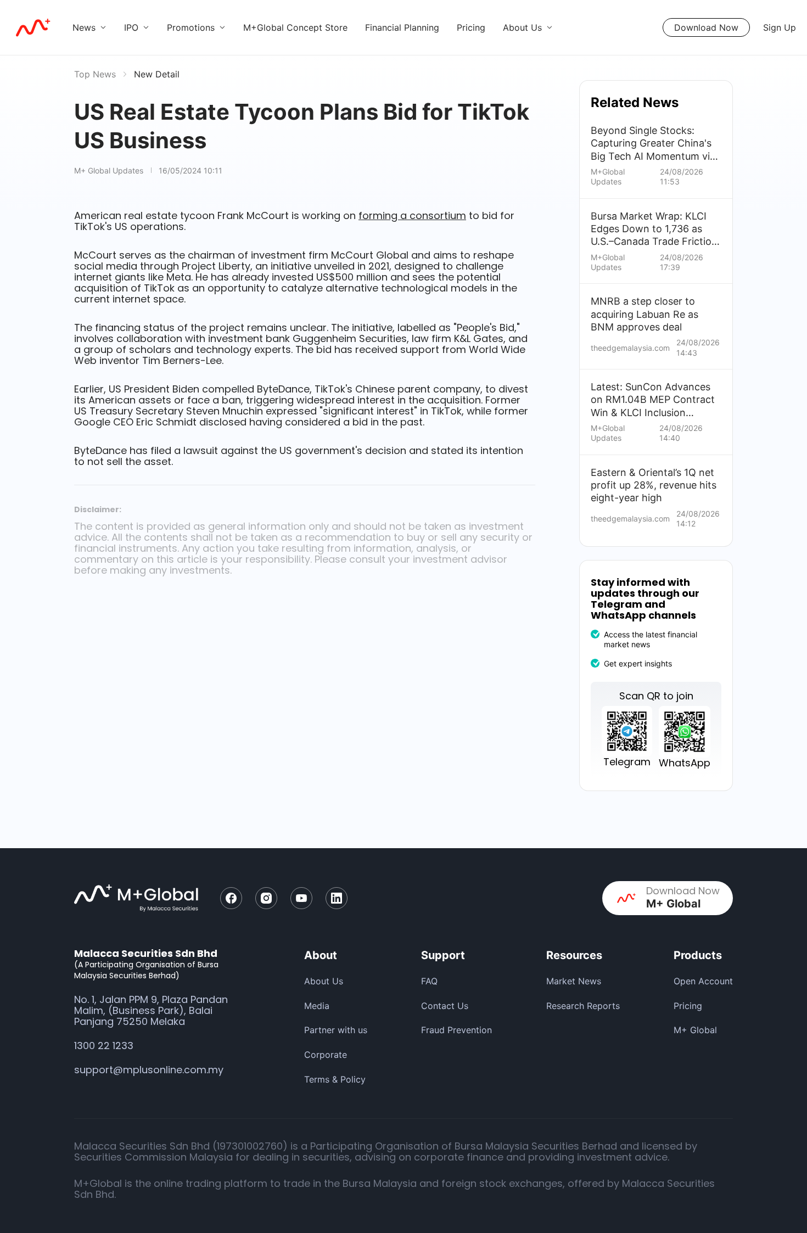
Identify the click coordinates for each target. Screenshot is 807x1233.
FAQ (429, 981)
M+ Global (695, 1029)
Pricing (471, 27)
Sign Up (779, 27)
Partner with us (335, 1029)
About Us (323, 981)
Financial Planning (402, 27)
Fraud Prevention (456, 1029)
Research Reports (583, 1005)
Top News (95, 74)
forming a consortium (412, 215)
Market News (573, 981)
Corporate (325, 1054)
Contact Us (444, 1005)
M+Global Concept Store (295, 27)
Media (316, 1005)
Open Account (703, 981)
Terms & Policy (335, 1079)
